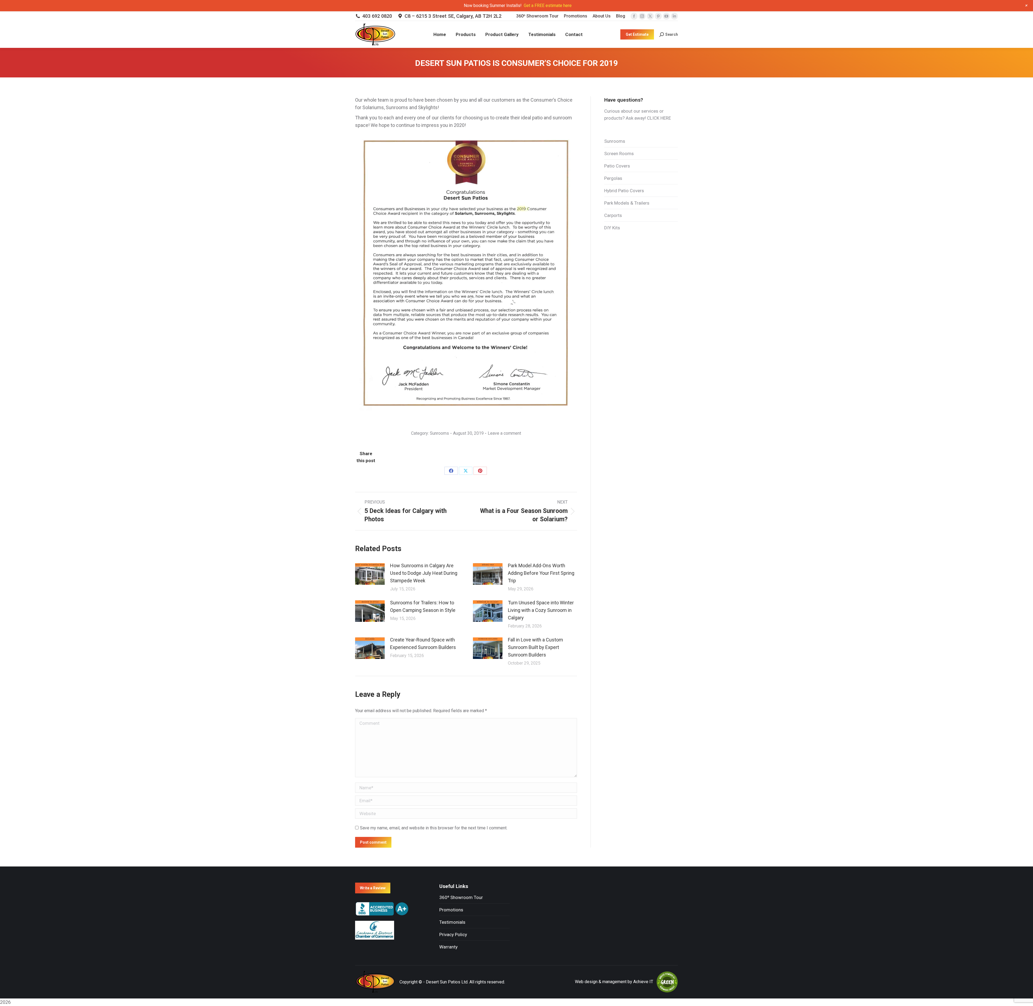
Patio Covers (617, 166)
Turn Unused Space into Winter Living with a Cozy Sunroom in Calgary (541, 610)
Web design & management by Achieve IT (614, 981)
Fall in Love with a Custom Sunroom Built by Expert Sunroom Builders (535, 647)
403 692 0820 (377, 16)
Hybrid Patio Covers (624, 190)
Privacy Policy (453, 934)
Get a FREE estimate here (548, 5)
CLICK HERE (659, 118)
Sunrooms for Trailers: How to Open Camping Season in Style (422, 606)
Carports (613, 215)
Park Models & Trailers (626, 203)
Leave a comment (504, 433)
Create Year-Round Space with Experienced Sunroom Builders (423, 643)
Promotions (451, 909)
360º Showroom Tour (461, 897)
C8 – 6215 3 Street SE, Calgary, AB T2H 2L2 (453, 16)
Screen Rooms (619, 153)
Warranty (448, 947)
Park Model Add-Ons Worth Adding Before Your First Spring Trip (541, 573)
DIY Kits (612, 227)
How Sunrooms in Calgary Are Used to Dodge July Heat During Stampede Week (423, 573)
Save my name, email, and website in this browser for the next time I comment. (433, 827)
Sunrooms (439, 433)
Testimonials (452, 922)
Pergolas (613, 178)
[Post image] (370, 574)
